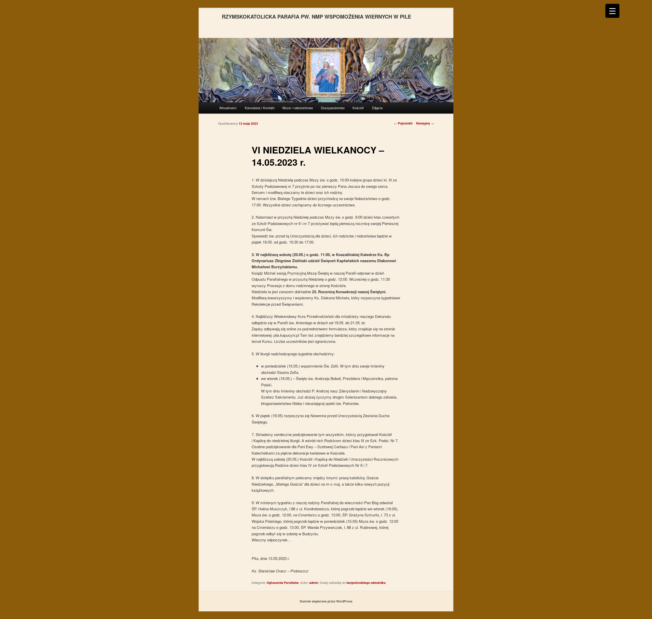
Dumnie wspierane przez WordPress (326, 601)
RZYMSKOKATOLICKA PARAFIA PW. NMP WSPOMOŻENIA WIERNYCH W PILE (316, 16)
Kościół (358, 107)
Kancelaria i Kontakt (260, 107)
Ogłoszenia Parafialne (283, 582)
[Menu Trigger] (612, 11)
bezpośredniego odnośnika (366, 582)
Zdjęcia (377, 107)
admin (313, 582)
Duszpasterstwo (333, 107)
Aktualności (228, 107)
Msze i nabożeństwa (297, 107)
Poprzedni (403, 123)
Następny (425, 123)
